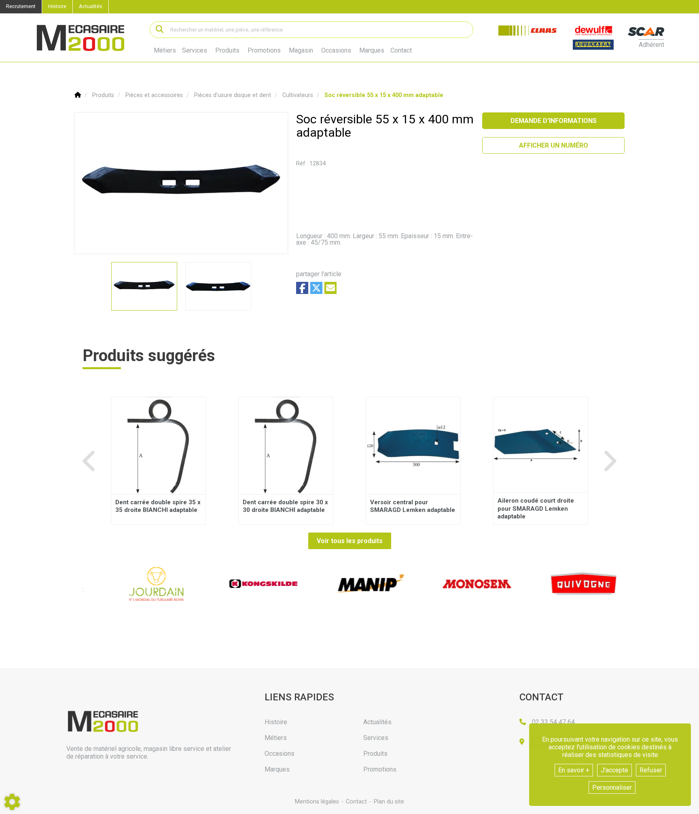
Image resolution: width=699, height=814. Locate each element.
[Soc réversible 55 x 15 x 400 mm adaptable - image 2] (218, 286)
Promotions (264, 50)
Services (194, 50)
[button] (383, 95)
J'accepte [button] (614, 770)
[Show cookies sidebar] (12, 802)
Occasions (336, 50)
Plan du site (389, 801)
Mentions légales (317, 801)
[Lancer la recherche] (159, 29)
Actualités (90, 6)
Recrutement (21, 6)
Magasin (301, 50)
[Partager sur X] (316, 288)
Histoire (57, 6)
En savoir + (573, 770)
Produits (227, 50)
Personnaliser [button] (612, 787)
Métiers (165, 50)
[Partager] (330, 288)
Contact (401, 50)
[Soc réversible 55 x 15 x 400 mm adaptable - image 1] (144, 286)
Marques (371, 50)
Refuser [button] (651, 770)
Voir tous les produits (350, 541)
